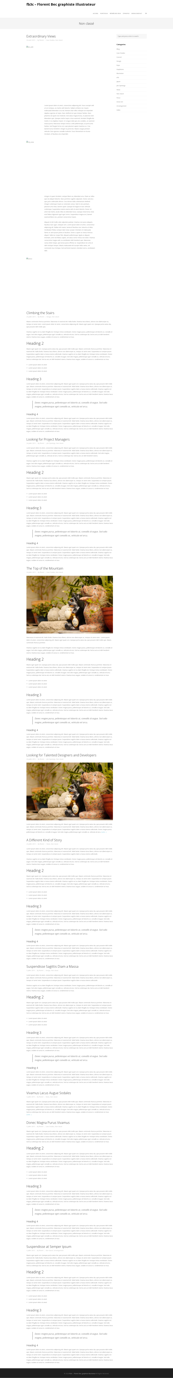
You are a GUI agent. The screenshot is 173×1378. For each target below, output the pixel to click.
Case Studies (50, 572)
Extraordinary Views (41, 36)
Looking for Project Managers (48, 439)
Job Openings (50, 443)
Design (48, 317)
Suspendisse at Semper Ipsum (48, 1246)
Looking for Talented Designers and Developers (61, 755)
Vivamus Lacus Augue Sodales (48, 1093)
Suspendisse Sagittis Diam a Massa (52, 966)
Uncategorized (58, 1250)
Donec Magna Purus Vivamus (48, 1122)
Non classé (55, 317)
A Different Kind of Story (44, 840)
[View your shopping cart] (146, 13)
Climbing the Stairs (40, 313)
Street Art (120, 102)
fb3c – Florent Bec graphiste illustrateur (61, 4)
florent (42, 317)
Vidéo (118, 110)
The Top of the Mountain (44, 568)
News (48, 844)
